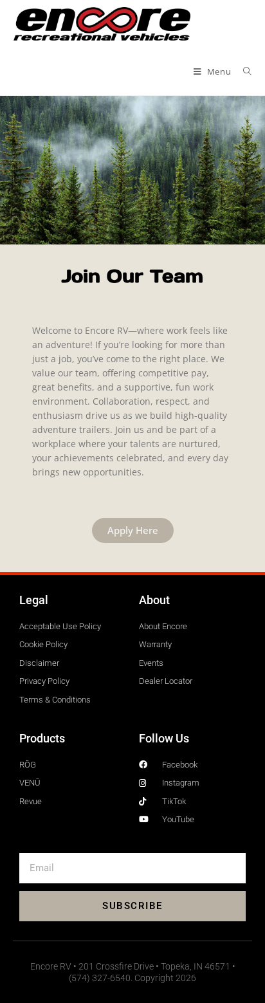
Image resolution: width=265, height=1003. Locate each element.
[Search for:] (242, 71)
